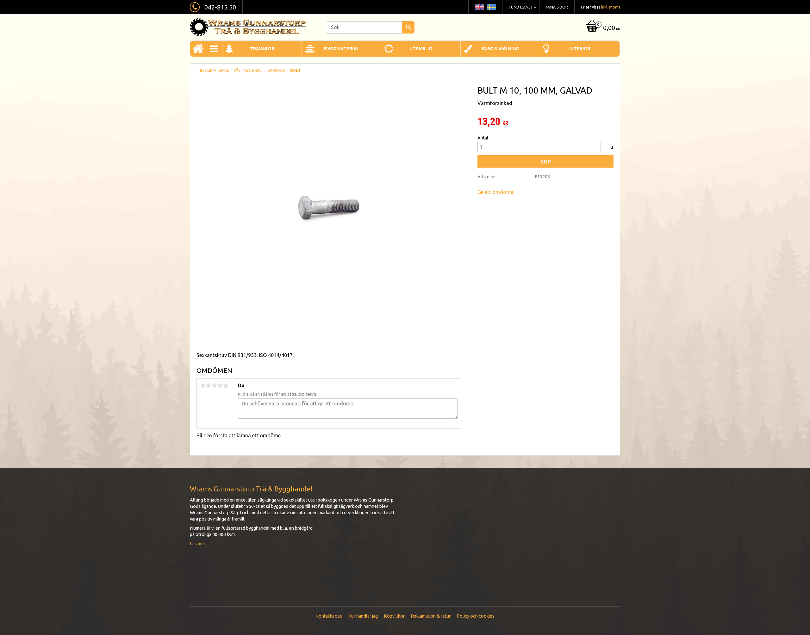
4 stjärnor (220, 385)
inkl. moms (610, 7)
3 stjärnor (214, 385)
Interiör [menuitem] (579, 48)
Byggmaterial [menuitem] (341, 48)
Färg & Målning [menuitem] (500, 48)
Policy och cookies (476, 616)
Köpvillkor (394, 616)
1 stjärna (203, 385)
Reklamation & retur (431, 616)
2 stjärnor (208, 385)
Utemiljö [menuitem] (421, 48)
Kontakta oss (328, 616)
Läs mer (197, 543)
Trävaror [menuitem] (262, 48)
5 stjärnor (225, 385)
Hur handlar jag (363, 616)
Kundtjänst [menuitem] (521, 7)
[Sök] (408, 27)
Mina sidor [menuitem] (557, 7)
